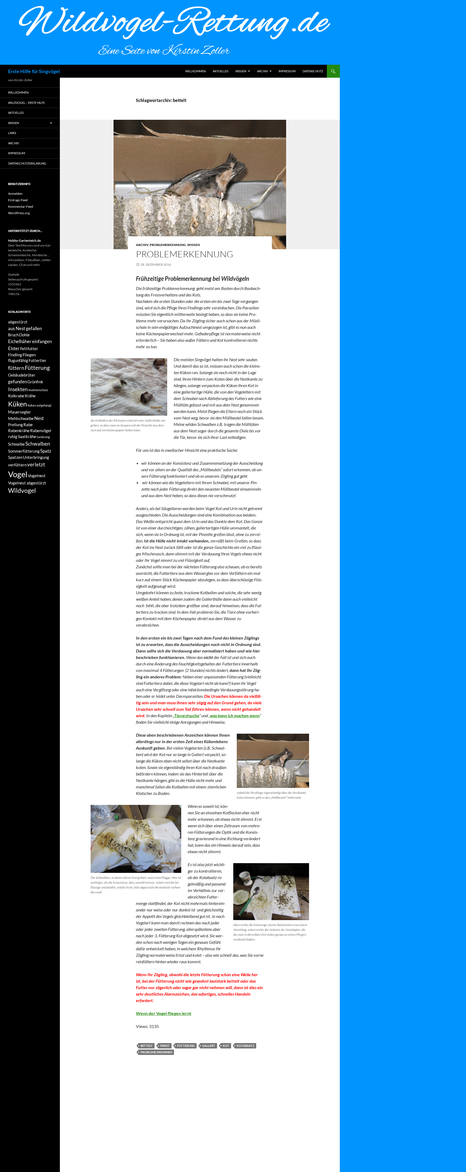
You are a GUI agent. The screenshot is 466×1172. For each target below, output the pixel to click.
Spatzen (15, 457)
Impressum (287, 71)
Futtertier (37, 360)
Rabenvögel (40, 430)
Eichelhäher (20, 341)
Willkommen (195, 71)
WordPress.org (19, 213)
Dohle (24, 335)
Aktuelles (220, 71)
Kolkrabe (16, 396)
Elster (14, 348)
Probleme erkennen (156, 1052)
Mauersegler (19, 412)
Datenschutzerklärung (27, 163)
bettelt (147, 1045)
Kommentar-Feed (20, 206)
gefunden (17, 381)
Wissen (240, 71)
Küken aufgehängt (40, 405)
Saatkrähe (27, 436)
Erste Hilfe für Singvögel (34, 71)
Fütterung (186, 1045)
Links (12, 133)
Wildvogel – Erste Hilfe (26, 102)
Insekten (18, 389)
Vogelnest (37, 475)
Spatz (45, 451)
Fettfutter (29, 348)
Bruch (13, 335)
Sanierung (43, 437)
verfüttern (17, 465)
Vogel (17, 474)
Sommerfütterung (24, 451)
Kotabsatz (245, 1045)
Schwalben (37, 443)
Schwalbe (16, 444)
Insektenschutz (38, 390)
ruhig (12, 436)
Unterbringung (36, 457)
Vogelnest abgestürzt (27, 483)
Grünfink (35, 382)
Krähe (30, 396)
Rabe (28, 424)
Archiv (262, 71)
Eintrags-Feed (18, 200)
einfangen (42, 341)
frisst (165, 1045)
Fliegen (29, 355)
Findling (15, 355)
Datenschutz (313, 71)
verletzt (36, 464)
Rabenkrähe (19, 430)
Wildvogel (22, 490)
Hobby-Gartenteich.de (24, 240)
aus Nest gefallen (25, 328)
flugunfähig (18, 360)
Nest (39, 418)
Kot (226, 1045)
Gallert (208, 1045)
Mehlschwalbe (21, 418)
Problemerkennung (168, 245)
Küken (17, 404)
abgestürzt (18, 322)
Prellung (15, 424)
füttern (16, 368)
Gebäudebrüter (21, 375)
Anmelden (15, 194)
